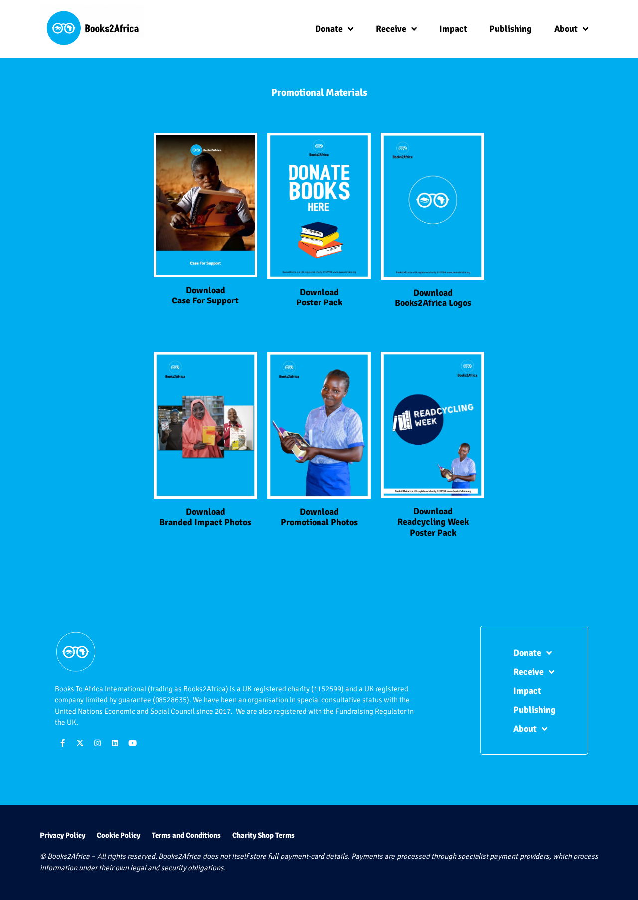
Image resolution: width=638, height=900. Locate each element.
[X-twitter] (79, 742)
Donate (329, 28)
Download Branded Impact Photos (205, 517)
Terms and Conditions (186, 835)
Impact (453, 28)
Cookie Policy (118, 835)
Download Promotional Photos (319, 517)
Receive (391, 28)
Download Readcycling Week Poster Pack (433, 522)
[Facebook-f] (62, 742)
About (566, 28)
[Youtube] (132, 742)
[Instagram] (97, 742)
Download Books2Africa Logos (433, 298)
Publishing (510, 28)
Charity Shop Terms (263, 835)
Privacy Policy (62, 835)
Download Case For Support (205, 295)
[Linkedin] (114, 742)
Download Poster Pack (319, 297)
